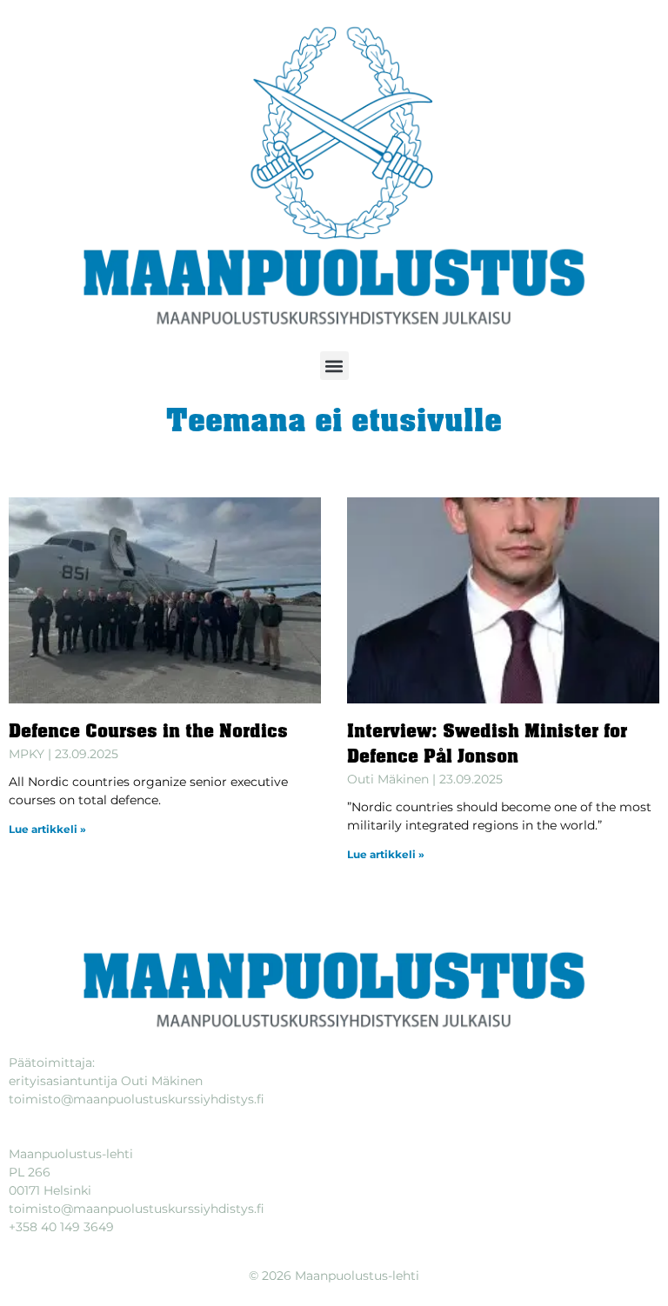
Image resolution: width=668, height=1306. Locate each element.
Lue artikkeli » (47, 829)
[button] (334, 365)
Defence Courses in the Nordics (148, 732)
